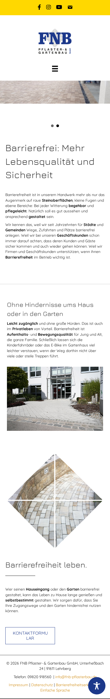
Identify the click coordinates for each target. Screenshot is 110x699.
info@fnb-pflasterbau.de (76, 676)
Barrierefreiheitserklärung (78, 684)
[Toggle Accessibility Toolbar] (97, 686)
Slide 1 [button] (52, 125)
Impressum (18, 684)
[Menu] (55, 68)
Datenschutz (42, 684)
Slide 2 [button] (57, 125)
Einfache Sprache (55, 690)
